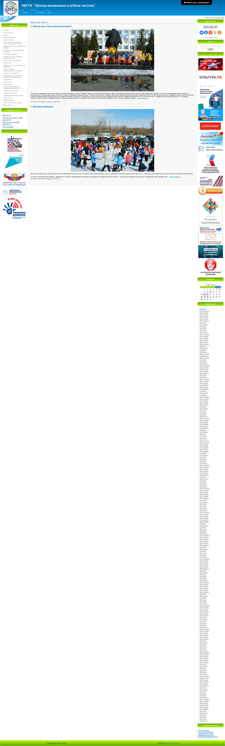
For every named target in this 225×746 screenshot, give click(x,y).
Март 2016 (210, 285)
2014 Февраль (204, 428)
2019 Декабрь (204, 565)
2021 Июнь (203, 600)
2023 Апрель (204, 643)
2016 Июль (203, 484)
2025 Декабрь (204, 705)
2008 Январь (204, 342)
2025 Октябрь (204, 701)
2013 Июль (203, 414)
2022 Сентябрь (205, 629)
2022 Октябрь (204, 631)
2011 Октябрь (204, 381)
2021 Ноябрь (204, 609)
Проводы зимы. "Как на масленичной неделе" (52, 26)
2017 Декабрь (204, 518)
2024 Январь (204, 660)
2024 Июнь (203, 670)
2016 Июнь (203, 483)
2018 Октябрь (204, 537)
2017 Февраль (204, 498)
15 (204, 294)
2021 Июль (203, 602)
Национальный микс (9, 122)
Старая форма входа (211, 37)
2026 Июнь (203, 717)
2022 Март (203, 617)
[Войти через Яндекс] (210, 32)
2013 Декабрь (204, 424)
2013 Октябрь (204, 420)
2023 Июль (203, 648)
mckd (47, 101)
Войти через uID (210, 27)
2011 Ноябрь (204, 383)
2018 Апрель (204, 525)
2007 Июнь (203, 328)
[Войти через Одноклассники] (219, 32)
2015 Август (204, 463)
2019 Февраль (204, 545)
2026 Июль (203, 719)
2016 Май (203, 481)
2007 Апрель (204, 324)
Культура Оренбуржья (205, 732)
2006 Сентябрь (205, 311)
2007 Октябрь (204, 336)
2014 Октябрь (204, 444)
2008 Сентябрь (205, 354)
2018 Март (203, 524)
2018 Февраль (204, 522)
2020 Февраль (204, 568)
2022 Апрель (204, 619)
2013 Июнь (203, 412)
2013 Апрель (204, 408)
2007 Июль (203, 330)
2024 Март (203, 664)
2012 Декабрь (204, 403)
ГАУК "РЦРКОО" (203, 730)
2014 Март (203, 430)
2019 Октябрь (204, 561)
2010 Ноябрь (204, 369)
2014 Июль (203, 438)
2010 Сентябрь (205, 365)
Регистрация (40, 12)
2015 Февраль (204, 451)
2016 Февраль (204, 475)
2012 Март (203, 391)
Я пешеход (6, 127)
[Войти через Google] (215, 32)
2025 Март (203, 687)
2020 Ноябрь (204, 586)
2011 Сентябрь (204, 379)
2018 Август (204, 533)
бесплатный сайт (169, 743)
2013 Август (204, 416)
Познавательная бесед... (10, 118)
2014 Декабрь (204, 447)
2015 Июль (203, 461)
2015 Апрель (204, 455)
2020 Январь (204, 566)
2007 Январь (204, 319)
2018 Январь (204, 520)
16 (207, 294)
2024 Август (204, 674)
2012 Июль (203, 395)
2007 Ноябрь (204, 338)
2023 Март (203, 641)
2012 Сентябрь (205, 397)
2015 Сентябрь (205, 465)
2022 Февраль (204, 615)
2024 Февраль (204, 662)
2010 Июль (203, 362)
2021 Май (203, 598)
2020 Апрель (204, 572)
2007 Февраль (204, 321)
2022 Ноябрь (204, 633)
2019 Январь (204, 543)
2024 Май (203, 668)
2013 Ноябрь (204, 422)
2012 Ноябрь (204, 401)
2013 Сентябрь (205, 418)
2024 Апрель (204, 666)
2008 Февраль (204, 344)
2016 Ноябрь (204, 492)
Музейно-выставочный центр (208, 737)
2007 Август (204, 332)
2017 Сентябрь (205, 512)
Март (43, 22)
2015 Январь (204, 449)
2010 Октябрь (204, 367)
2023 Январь (204, 637)
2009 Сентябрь (205, 358)
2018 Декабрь (204, 541)
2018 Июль (203, 531)
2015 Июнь (203, 459)
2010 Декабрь (204, 371)
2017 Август (204, 510)
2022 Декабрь (204, 635)
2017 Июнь (203, 506)
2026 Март (203, 711)
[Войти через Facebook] (206, 32)
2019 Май (203, 551)
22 (204, 297)
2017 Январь (204, 496)
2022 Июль (203, 625)
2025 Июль (203, 695)
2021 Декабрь (204, 611)
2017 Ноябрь (204, 516)
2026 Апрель (204, 713)
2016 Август (204, 486)
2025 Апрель (204, 689)
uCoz (178, 743)
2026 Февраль (204, 709)
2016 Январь (204, 473)
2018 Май (203, 527)
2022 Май (203, 621)
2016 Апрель (204, 479)
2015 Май (203, 457)
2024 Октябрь (204, 678)
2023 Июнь (203, 646)
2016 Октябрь (204, 490)
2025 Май (203, 691)
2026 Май (203, 715)
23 (207, 297)
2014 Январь (204, 426)
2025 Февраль (204, 686)
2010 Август (204, 363)
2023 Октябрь (204, 654)
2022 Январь (204, 613)
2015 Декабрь (204, 471)
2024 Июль (203, 672)
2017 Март (203, 500)
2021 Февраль (204, 592)
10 (210, 292)
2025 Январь (204, 684)
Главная (25, 12)
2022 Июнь (203, 623)
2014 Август (204, 440)
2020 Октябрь (204, 584)
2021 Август (204, 604)
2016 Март (203, 477)
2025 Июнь (203, 693)
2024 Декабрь (204, 682)
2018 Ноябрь (204, 539)
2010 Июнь (203, 360)
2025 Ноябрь (204, 703)
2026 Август (204, 721)
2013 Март (203, 406)
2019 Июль (203, 555)
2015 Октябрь (204, 467)
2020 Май (203, 574)
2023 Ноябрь (204, 656)
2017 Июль (203, 508)
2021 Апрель (204, 596)
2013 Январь (204, 404)
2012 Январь (204, 387)
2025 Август (204, 697)
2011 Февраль (204, 373)
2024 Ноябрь (204, 680)
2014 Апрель (204, 432)
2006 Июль (203, 309)
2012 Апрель (204, 393)
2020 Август (204, 580)
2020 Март (203, 570)
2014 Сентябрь (205, 442)
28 (201, 299)
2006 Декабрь (204, 317)
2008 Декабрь (204, 356)
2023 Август (204, 650)
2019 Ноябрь (204, 563)
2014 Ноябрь (204, 445)
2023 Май (203, 645)
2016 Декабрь (204, 494)
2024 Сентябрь (205, 676)
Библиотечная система (206, 735)
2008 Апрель (204, 348)
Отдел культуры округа (206, 733)
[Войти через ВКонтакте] (202, 32)
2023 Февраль (204, 639)
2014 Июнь (203, 436)
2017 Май (203, 504)
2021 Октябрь (204, 607)
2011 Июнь (203, 375)
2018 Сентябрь (205, 535)
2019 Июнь (203, 553)
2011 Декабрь (204, 385)
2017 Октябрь (204, 514)
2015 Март (203, 453)
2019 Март (203, 547)
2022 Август (204, 627)
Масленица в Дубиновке (43, 106)
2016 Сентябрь (205, 488)
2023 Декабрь (204, 658)
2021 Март (203, 594)
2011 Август (203, 377)
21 (201, 297)
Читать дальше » (142, 98)
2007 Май (203, 326)
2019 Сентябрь (205, 559)
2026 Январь (204, 707)
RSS (222, 17)
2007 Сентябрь (205, 334)
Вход (50, 12)
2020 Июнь (203, 576)
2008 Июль (203, 352)
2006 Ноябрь (204, 315)
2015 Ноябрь (204, 469)
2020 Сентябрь (205, 582)
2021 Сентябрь (205, 606)
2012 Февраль (204, 389)
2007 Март (203, 322)
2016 (38, 22)
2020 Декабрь (204, 588)
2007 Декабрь (204, 340)
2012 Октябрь (204, 399)
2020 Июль (203, 578)
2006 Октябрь (204, 313)
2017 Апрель (204, 502)
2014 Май (203, 434)
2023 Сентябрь (205, 652)
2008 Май (203, 350)
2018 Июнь (203, 529)
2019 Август (204, 557)
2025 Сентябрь (205, 699)
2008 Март (203, 346)
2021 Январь (204, 590)
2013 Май (203, 410)
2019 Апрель (204, 549)
